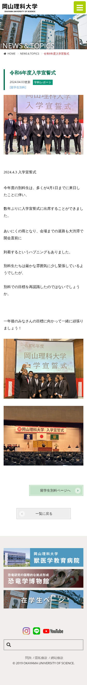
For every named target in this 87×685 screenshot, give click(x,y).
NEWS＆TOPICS (29, 53)
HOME (11, 53)
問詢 (28, 658)
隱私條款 (41, 658)
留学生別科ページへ (55, 490)
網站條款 (57, 658)
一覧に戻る (44, 513)
